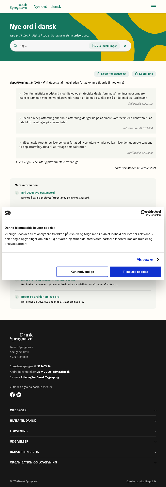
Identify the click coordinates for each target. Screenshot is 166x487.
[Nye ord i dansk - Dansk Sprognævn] (18, 6)
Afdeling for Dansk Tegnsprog (40, 377)
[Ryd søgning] (125, 46)
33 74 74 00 (44, 372)
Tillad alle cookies (135, 271)
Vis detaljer (145, 259)
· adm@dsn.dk (60, 372)
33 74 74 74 (44, 366)
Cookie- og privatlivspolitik (141, 481)
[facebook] (12, 394)
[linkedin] (18, 394)
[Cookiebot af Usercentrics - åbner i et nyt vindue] (143, 213)
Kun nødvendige (82, 271)
